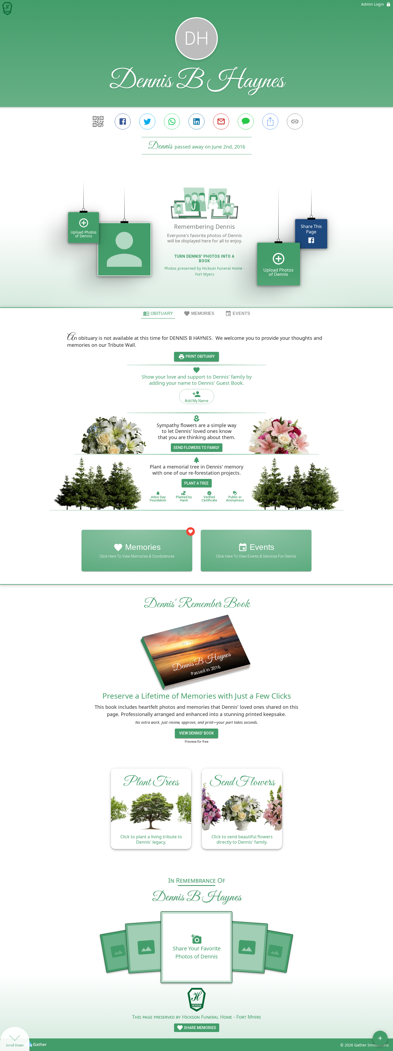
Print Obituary (200, 356)
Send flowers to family (196, 447)
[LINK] (295, 121)
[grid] (196, 240)
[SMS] (246, 121)
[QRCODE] (98, 121)
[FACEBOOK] (123, 121)
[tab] (158, 313)
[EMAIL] (221, 121)
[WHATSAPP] (172, 121)
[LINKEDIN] (196, 121)
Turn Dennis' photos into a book (204, 258)
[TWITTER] (147, 121)
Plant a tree (196, 483)
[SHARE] (270, 121)
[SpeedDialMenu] (380, 1038)
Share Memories (199, 1028)
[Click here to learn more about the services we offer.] (196, 1000)
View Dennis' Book (196, 733)
